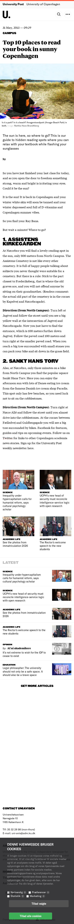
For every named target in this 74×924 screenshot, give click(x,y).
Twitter (8, 438)
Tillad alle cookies (30, 916)
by (4, 158)
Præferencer (40, 892)
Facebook (44, 427)
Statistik (17, 895)
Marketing (37, 895)
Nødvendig (18, 892)
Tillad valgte (39, 903)
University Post (13, 4)
